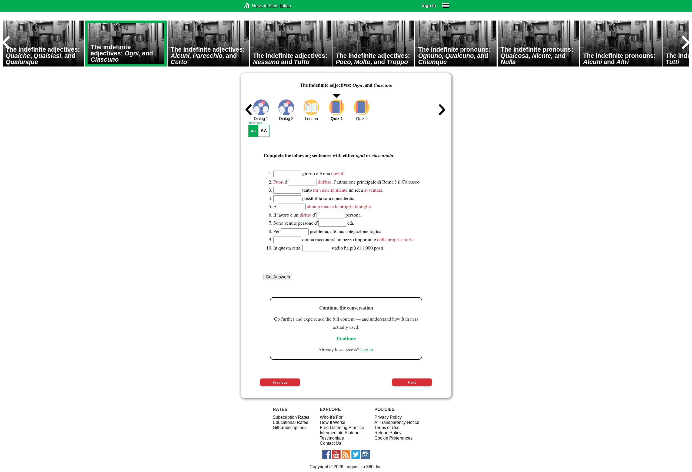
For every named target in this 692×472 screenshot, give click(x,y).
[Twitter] (355, 454)
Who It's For (331, 417)
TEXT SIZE (255, 123)
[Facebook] (326, 454)
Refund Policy (387, 432)
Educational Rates (290, 422)
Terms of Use (387, 427)
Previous (280, 382)
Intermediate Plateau (340, 432)
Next (412, 382)
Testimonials (332, 438)
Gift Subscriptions (290, 427)
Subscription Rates (291, 417)
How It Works (332, 422)
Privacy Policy (388, 417)
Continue (346, 338)
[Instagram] (365, 454)
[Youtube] (336, 454)
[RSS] (346, 454)
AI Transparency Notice (396, 422)
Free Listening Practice (342, 427)
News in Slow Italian (255, 6)
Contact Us (330, 443)
